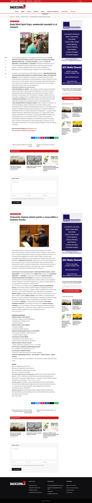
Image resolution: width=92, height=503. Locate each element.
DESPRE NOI (22, 1)
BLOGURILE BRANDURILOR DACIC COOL (55, 485)
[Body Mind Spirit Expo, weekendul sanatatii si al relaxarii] (34, 43)
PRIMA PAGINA (14, 1)
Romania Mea (45, 13)
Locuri (16, 11)
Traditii (29, 11)
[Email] (5, 73)
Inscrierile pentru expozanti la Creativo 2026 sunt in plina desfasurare (77, 130)
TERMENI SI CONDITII (33, 490)
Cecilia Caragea (69, 492)
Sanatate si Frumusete (53, 11)
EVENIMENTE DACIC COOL (53, 493)
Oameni (22, 11)
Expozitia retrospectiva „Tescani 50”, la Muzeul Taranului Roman (15, 168)
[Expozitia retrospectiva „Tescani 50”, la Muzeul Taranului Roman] (17, 160)
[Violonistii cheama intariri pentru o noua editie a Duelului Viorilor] (34, 236)
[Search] (78, 1)
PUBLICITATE (29, 1)
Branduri (36, 11)
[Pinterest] (5, 70)
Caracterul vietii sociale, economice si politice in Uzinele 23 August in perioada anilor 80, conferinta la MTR (21, 411)
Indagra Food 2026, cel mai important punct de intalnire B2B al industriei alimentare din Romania (50, 168)
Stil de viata (64, 11)
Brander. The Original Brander (72, 487)
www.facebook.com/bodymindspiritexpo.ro (24, 130)
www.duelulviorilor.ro (17, 311)
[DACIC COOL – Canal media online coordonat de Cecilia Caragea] (18, 6)
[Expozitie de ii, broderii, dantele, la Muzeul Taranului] (34, 160)
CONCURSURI (50, 491)
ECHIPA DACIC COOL (33, 485)
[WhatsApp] (5, 77)
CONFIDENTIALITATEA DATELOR (35, 492)
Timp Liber (72, 11)
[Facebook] (5, 61)
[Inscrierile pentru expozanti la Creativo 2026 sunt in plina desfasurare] (77, 124)
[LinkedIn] (5, 67)
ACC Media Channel (70, 490)
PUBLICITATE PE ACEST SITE (34, 487)
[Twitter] (5, 64)
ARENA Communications (33, 380)
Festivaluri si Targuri (15, 21)
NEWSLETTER (37, 1)
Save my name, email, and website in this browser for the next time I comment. (28, 198)
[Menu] (81, 1)
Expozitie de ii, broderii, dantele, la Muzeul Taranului (34, 167)
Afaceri (42, 11)
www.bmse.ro (31, 128)
